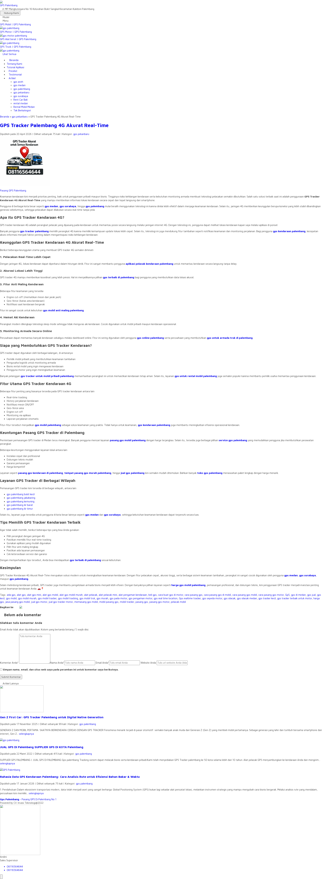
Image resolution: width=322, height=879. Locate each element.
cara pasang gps (193, 594)
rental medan (20, 103)
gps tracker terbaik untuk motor (294, 598)
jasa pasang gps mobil (17, 601)
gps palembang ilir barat (20, 505)
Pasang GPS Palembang (13, 190)
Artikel (12, 78)
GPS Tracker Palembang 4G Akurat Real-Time (54, 125)
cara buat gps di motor (170, 594)
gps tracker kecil (267, 598)
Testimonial (15, 74)
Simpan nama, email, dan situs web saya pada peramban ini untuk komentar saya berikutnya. (60, 669)
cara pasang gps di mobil (217, 594)
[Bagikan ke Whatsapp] (20, 607)
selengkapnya (26, 733)
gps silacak (229, 598)
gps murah (102, 598)
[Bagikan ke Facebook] (15, 607)
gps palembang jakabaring (21, 497)
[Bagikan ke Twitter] (18, 607)
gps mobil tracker (47, 598)
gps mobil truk (87, 598)
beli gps (152, 594)
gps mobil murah (27, 598)
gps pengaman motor (140, 598)
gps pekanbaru (21, 92)
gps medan (19, 85)
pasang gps (142, 601)
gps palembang (21, 88)
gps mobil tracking (68, 598)
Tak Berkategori (22, 110)
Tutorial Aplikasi (15, 67)
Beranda (13, 60)
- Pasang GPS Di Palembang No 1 (28, 799)
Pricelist (13, 71)
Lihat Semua (9, 54)
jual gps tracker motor (61, 601)
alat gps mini (34, 594)
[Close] (1, 876)
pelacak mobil (178, 601)
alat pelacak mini (108, 594)
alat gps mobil (50, 594)
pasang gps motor (159, 601)
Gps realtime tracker (190, 598)
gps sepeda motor (212, 598)
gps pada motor (118, 598)
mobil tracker (127, 601)
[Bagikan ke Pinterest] (29, 607)
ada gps (11, 594)
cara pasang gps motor (271, 594)
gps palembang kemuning (20, 501)
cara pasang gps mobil (244, 594)
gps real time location (165, 598)
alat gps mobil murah (71, 594)
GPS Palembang (8, 5)
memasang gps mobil (86, 601)
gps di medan (298, 594)
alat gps (21, 594)
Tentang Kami (14, 63)
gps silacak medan (247, 598)
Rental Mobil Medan (24, 106)
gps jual (311, 594)
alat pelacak (90, 594)
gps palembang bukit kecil (21, 494)
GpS (287, 594)
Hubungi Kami (11, 13)
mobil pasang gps (108, 601)
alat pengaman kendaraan (133, 594)
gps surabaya (20, 96)
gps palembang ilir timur (20, 508)
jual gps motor (39, 601)
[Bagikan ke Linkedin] (26, 607)
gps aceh (18, 81)
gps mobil (11, 598)
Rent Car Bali (20, 99)
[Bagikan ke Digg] (24, 607)
